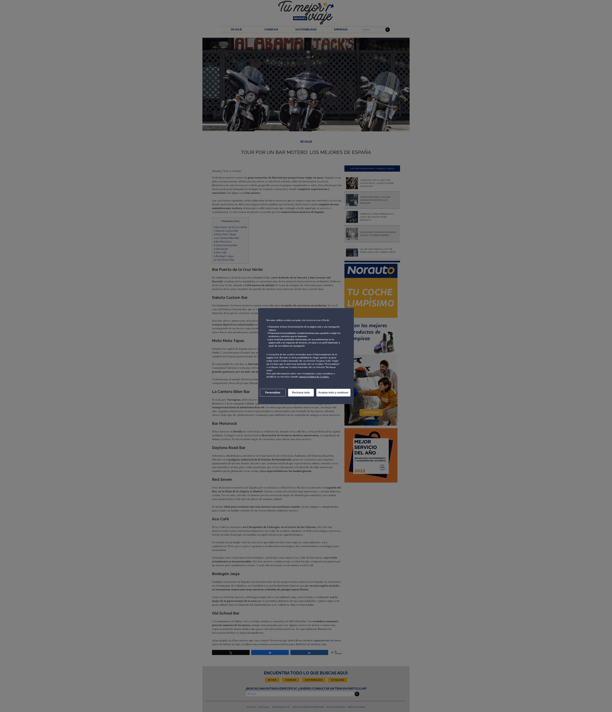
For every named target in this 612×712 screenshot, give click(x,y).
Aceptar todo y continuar (333, 392)
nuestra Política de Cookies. (314, 376)
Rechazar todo (301, 392)
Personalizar (272, 392)
